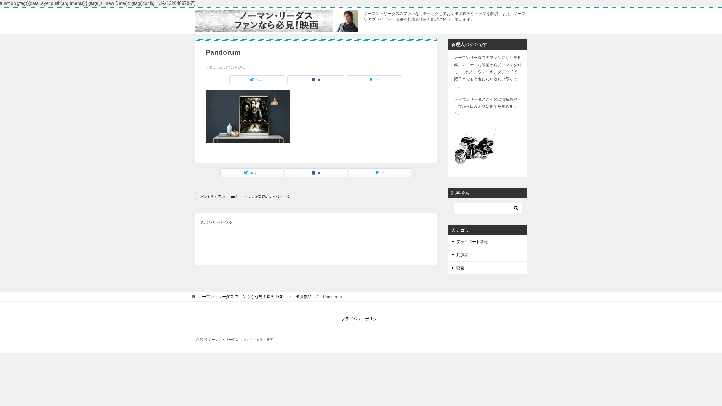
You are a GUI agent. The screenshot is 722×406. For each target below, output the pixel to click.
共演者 (462, 254)
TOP (241, 296)
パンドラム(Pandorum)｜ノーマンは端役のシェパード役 (245, 197)
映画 (460, 268)
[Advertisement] (303, 244)
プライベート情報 (472, 241)
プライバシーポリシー (361, 319)
